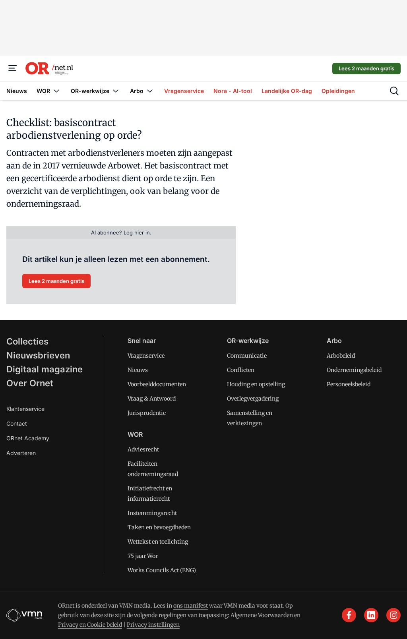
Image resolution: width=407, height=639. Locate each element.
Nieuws (138, 370)
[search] (394, 91)
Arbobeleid (341, 355)
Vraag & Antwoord (152, 398)
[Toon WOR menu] (56, 90)
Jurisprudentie (147, 412)
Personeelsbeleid (348, 384)
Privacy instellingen (153, 624)
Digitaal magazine (44, 369)
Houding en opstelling (256, 384)
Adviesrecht (143, 449)
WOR (135, 434)
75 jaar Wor (143, 556)
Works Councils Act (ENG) (162, 570)
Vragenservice (146, 355)
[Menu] (12, 68)
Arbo (334, 341)
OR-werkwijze (248, 341)
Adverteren (21, 452)
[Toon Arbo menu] (150, 90)
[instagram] (393, 615)
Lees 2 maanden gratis (366, 68)
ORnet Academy (27, 438)
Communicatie (247, 355)
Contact (16, 423)
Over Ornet (29, 383)
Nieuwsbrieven (38, 355)
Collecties (27, 341)
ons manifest (190, 605)
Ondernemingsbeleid (354, 370)
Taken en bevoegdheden (159, 527)
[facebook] (349, 615)
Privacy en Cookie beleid (90, 624)
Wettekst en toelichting (158, 541)
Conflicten (240, 370)
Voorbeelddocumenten (157, 384)
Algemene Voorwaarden (262, 615)
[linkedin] (371, 615)
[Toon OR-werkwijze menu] (115, 90)
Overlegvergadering (253, 398)
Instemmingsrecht (152, 513)
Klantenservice (25, 408)
